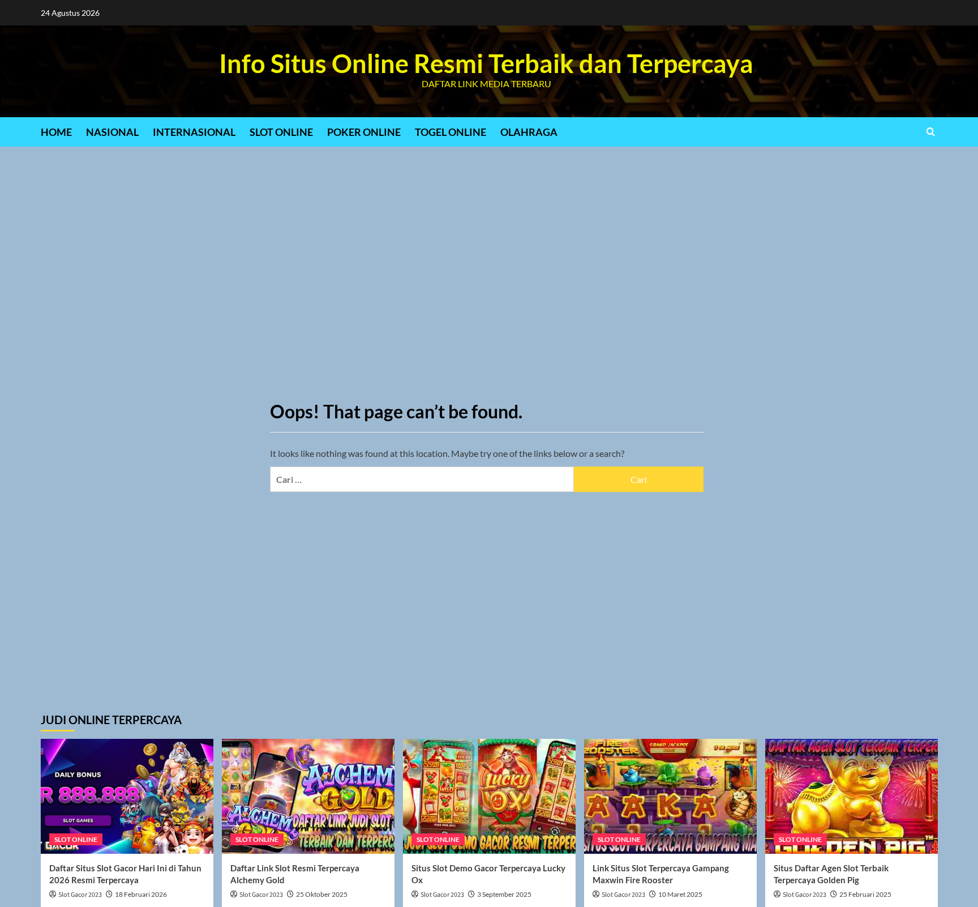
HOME (56, 132)
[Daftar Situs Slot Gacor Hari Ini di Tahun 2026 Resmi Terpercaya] (127, 796)
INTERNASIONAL (194, 132)
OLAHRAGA (528, 132)
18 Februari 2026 (141, 894)
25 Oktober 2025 (322, 894)
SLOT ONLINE (281, 132)
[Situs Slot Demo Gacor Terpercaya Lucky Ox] (489, 796)
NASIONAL (112, 132)
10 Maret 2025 (680, 894)
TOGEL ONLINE (450, 132)
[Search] (931, 132)
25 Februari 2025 (865, 894)
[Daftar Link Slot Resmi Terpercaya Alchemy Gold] (308, 796)
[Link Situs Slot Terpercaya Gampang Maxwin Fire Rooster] (670, 796)
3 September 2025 (504, 894)
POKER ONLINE (364, 132)
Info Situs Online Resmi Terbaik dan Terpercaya (486, 63)
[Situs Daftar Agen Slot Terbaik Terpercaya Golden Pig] (851, 796)
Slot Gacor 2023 (80, 895)
